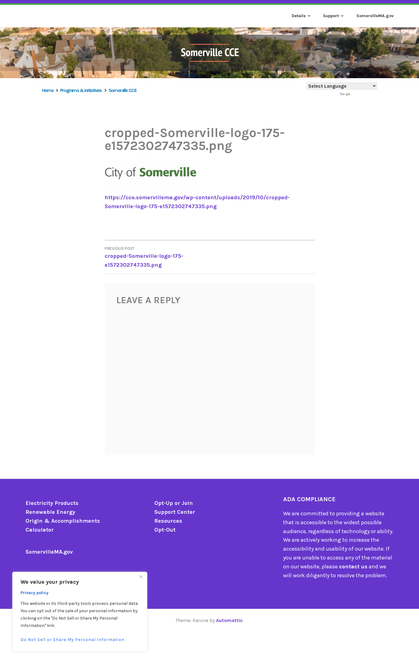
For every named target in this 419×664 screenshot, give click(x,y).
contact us (353, 566)
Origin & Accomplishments (62, 520)
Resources (168, 520)
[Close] (140, 577)
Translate (364, 94)
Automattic (229, 620)
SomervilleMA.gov (375, 15)
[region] (79, 612)
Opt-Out (164, 529)
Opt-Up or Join (173, 503)
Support (331, 15)
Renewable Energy (50, 512)
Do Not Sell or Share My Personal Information (73, 639)
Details (299, 15)
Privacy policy (34, 592)
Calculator (39, 529)
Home (48, 90)
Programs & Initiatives (81, 90)
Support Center (174, 512)
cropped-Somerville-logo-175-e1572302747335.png (144, 257)
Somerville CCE (123, 90)
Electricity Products (52, 503)
